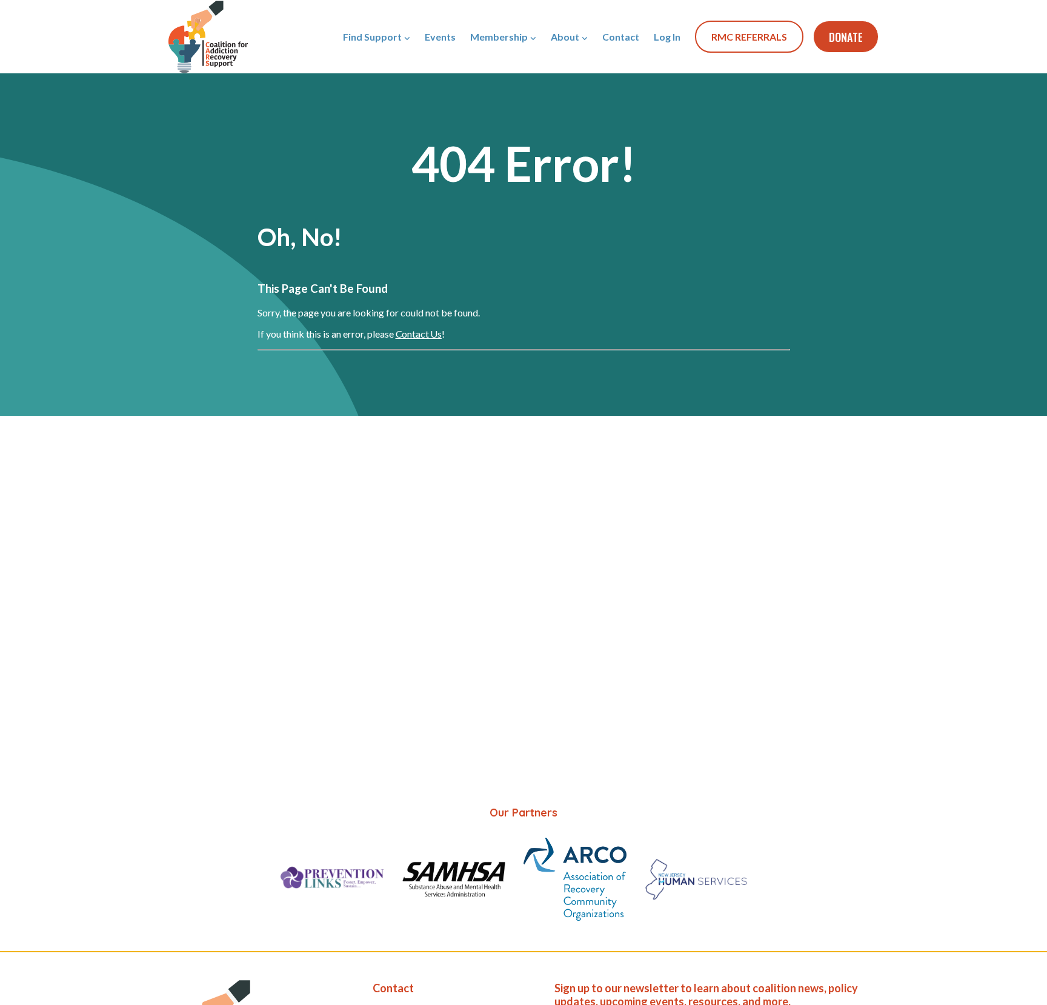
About (565, 36)
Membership (499, 36)
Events (440, 36)
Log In (667, 36)
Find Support (372, 36)
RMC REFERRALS (749, 36)
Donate (846, 37)
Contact (620, 36)
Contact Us (419, 333)
